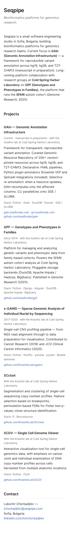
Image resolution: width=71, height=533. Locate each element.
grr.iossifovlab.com (43, 212)
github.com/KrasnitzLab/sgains (23, 364)
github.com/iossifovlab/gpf (20, 297)
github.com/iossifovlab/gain (21, 216)
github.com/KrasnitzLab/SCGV (23, 479)
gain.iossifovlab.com (16, 212)
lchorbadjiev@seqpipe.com (23, 508)
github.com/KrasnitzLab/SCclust (24, 422)
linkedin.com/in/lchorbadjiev (24, 518)
